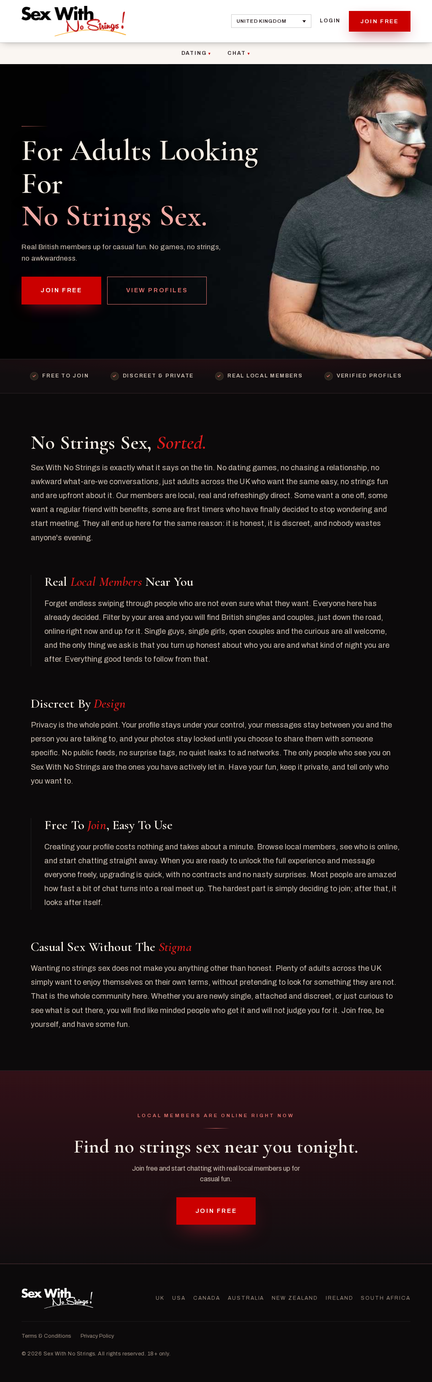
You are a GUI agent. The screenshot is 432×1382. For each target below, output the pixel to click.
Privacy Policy (97, 1336)
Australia (246, 1298)
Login (330, 21)
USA (179, 1298)
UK (160, 1298)
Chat (236, 53)
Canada (206, 1298)
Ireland (340, 1298)
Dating (194, 53)
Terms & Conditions (46, 1336)
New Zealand (295, 1298)
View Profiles (157, 290)
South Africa (385, 1298)
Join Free (379, 21)
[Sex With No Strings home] (74, 21)
